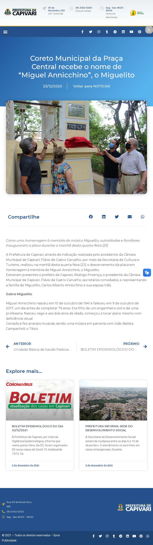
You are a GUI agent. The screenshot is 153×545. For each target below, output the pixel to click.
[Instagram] (99, 32)
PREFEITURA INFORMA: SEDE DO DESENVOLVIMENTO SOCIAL (109, 428)
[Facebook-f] (82, 32)
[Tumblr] (107, 32)
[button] (5, 31)
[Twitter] (90, 32)
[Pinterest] (139, 32)
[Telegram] (115, 32)
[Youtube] (131, 32)
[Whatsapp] (148, 536)
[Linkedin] (123, 32)
